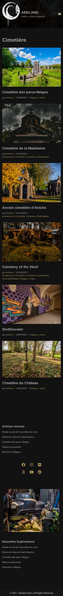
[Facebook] (23, 464)
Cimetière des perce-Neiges (25, 92)
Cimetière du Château (20, 383)
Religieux (34, 98)
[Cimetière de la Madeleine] (31, 123)
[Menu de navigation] (59, 14)
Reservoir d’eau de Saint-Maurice (18, 437)
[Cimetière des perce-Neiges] (31, 67)
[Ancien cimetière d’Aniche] (31, 182)
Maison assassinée (11, 447)
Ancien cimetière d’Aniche (24, 208)
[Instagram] (31, 464)
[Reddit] (39, 472)
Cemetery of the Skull (20, 267)
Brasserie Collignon (11, 452)
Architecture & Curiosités (13, 157)
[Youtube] (31, 472)
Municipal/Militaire (10, 279)
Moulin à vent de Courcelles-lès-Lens (20, 432)
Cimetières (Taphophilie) (37, 157)
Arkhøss (9, 98)
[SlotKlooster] (31, 304)
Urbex (42, 98)
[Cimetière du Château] (31, 359)
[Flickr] (39, 464)
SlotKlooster (12, 329)
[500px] (23, 472)
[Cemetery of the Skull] (31, 241)
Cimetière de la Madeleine (23, 148)
